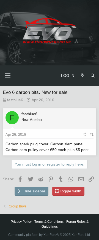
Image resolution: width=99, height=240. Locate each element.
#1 (92, 134)
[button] (7, 75)
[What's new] (82, 75)
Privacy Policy (21, 222)
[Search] (92, 75)
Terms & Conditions (49, 222)
